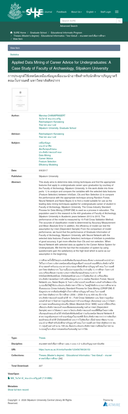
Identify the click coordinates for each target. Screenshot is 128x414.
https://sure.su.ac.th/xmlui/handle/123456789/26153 (64, 349)
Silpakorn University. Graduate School (57, 128)
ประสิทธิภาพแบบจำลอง (50, 152)
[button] (76, 12)
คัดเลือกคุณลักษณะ (48, 148)
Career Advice (46, 158)
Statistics (14, 54)
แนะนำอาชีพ (45, 145)
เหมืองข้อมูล (44, 142)
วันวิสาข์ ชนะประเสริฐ (50, 118)
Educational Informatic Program (66, 32)
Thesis (42, 337)
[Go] (119, 20)
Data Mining (45, 155)
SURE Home (20, 32)
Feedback (61, 11)
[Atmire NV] (111, 403)
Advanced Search (69, 25)
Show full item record (18, 389)
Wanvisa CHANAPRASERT (52, 115)
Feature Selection (47, 161)
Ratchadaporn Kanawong (51, 121)
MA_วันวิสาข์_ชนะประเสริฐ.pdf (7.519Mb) (31, 378)
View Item (15, 47)
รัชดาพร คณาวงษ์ (47, 124)
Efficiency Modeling (48, 164)
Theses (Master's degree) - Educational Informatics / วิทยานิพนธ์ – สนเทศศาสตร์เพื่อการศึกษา (60, 35)
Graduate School (38, 32)
